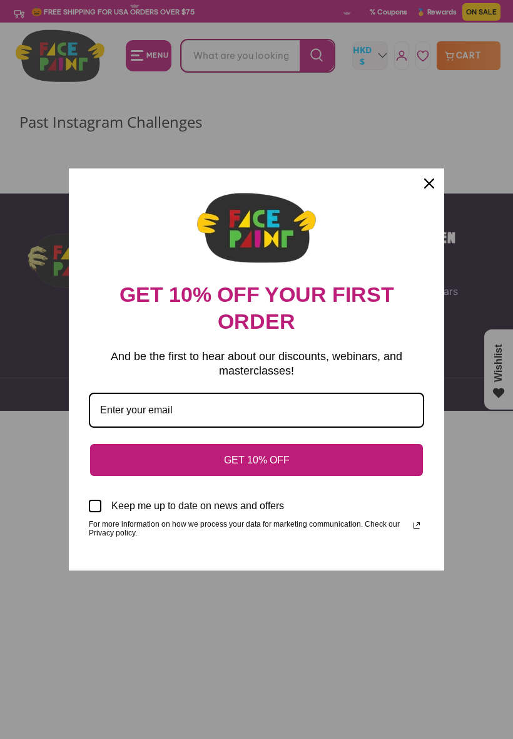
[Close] (429, 183)
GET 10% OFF (257, 460)
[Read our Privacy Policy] (416, 525)
